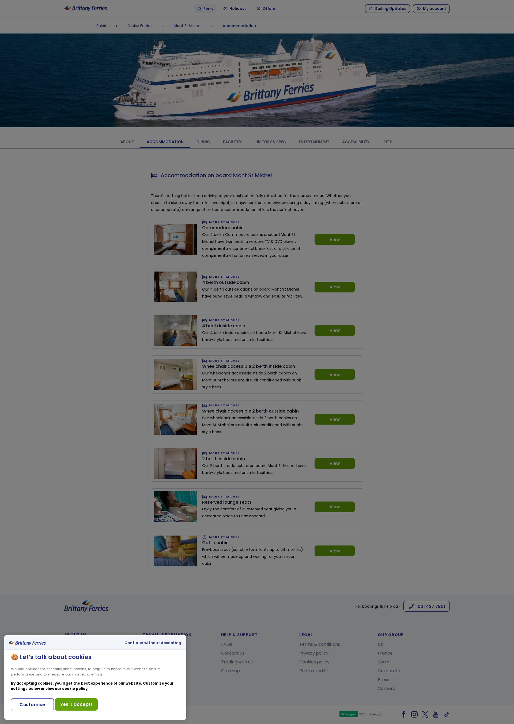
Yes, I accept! (76, 704)
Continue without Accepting (153, 643)
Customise (32, 704)
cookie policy (75, 688)
